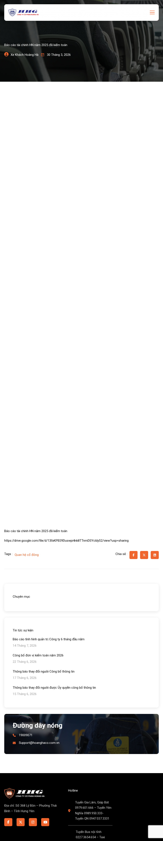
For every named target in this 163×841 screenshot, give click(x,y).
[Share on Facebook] (133, 555)
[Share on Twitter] (144, 555)
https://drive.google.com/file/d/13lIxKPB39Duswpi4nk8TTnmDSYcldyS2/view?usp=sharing (66, 540)
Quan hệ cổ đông (27, 555)
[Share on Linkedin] (155, 555)
